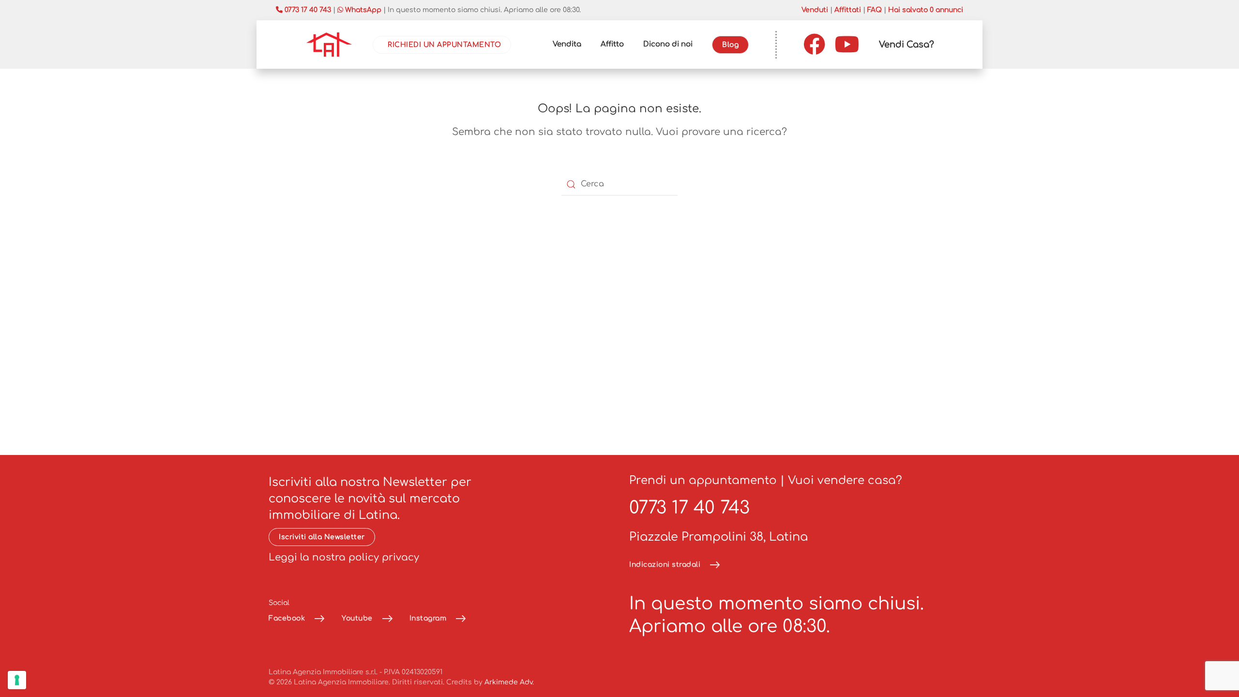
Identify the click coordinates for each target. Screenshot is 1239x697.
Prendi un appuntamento (703, 480)
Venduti (814, 10)
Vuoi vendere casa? (845, 480)
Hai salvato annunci (925, 10)
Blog (730, 44)
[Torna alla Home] (329, 44)
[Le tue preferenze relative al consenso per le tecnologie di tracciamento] (17, 680)
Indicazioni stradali (664, 564)
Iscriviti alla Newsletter (322, 537)
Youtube (357, 618)
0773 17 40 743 (689, 507)
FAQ (874, 10)
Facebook (287, 618)
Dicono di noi (668, 44)
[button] (906, 44)
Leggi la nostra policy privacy (344, 557)
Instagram (428, 618)
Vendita (567, 44)
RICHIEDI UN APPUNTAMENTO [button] (444, 44)
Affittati (847, 10)
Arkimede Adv (508, 682)
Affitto (612, 44)
